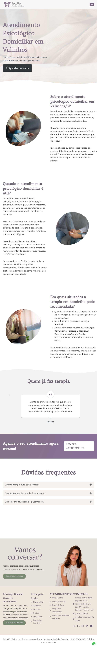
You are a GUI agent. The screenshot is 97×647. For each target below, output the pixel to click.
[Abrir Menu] (92, 4)
